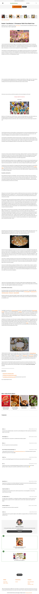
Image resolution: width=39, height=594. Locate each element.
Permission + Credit (30, 584)
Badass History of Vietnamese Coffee (8, 373)
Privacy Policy (5, 581)
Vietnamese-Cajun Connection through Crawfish (10, 375)
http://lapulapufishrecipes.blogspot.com (19, 451)
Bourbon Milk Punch (33, 353)
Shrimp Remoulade (27, 291)
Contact (29, 583)
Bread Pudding (31, 355)
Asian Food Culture (6, 19)
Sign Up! (16, 581)
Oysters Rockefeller (16, 292)
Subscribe (24, 6)
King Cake (17, 355)
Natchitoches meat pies (5, 292)
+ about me (19, 531)
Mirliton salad (11, 292)
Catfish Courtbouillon (15, 310)
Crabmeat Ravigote (33, 291)
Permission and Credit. (28, 592)
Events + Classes (5, 583)
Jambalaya (20, 311)
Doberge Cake (25, 355)
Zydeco (27, 322)
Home (2, 19)
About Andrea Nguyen (31, 581)
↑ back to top (19, 574)
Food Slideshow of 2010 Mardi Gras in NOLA (9, 376)
